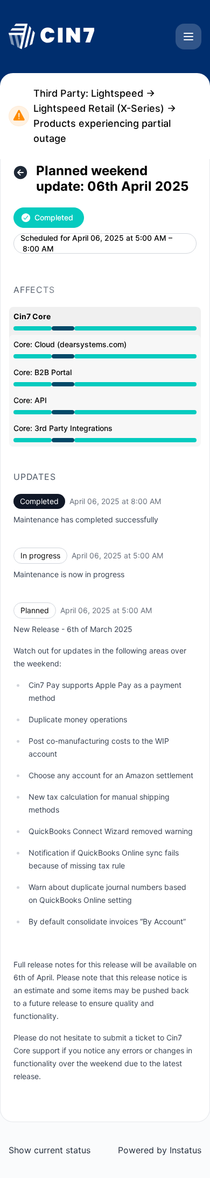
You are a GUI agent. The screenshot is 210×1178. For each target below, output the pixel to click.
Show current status (49, 1150)
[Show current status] (20, 172)
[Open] (188, 36)
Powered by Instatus (159, 1150)
